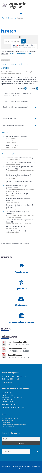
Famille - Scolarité (22, 51)
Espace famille (21, 288)
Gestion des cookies (8, 427)
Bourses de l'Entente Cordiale (16, 194)
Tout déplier (32, 88)
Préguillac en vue (21, 272)
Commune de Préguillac (17, 5)
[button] (19, 95)
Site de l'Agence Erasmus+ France (17, 175)
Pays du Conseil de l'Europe (15, 226)
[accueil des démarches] (19, 37)
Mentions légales (7, 420)
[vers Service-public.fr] (24, 46)
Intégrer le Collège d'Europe (15, 231)
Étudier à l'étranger (12, 141)
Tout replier (20, 88)
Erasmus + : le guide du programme (18, 181)
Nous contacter (7, 382)
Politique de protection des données (14, 424)
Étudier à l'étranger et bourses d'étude (18, 158)
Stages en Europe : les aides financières (19, 162)
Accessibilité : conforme (10, 418)
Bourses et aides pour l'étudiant (16, 136)
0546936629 (14, 379)
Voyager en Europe (12, 145)
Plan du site (6, 422)
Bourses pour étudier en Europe (20, 54)
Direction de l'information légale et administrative (15, 243)
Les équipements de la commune (21, 322)
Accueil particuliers (7, 51)
